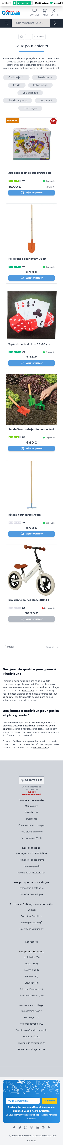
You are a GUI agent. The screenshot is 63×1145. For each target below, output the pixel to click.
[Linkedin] (37, 1127)
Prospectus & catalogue (32, 888)
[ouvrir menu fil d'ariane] (28, 37)
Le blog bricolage (30, 923)
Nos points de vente (31, 952)
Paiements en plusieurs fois (31, 873)
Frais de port (31, 812)
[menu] (7, 23)
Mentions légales (31, 1037)
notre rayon (28, 691)
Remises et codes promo (31, 860)
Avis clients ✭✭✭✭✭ (32, 832)
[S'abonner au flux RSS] (49, 1127)
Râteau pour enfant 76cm (24, 514)
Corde (16, 85)
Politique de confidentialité (31, 1043)
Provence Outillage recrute (31, 1049)
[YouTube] (43, 1127)
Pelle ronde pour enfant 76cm (27, 259)
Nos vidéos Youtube (30, 929)
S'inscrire (49, 1101)
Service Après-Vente (31, 838)
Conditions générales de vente (31, 1030)
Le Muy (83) (31, 976)
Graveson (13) (32, 983)
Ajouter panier (34, 193)
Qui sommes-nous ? (31, 1011)
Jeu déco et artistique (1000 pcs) (29, 173)
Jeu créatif (46, 100)
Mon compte (31, 806)
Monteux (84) (31, 970)
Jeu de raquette (17, 100)
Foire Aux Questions (31, 916)
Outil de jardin (16, 77)
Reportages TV (31, 1017)
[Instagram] (25, 1127)
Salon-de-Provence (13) (31, 989)
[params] (55, 23)
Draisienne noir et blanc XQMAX (28, 600)
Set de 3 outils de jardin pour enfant (31, 429)
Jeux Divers (53, 58)
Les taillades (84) (31, 957)
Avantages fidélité (31, 853)
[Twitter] (19, 1127)
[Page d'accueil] (21, 37)
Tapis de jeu (30, 108)
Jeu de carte (44, 77)
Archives (31, 1141)
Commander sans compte (31, 825)
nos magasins (40, 748)
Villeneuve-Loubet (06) (31, 996)
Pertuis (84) (31, 964)
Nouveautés (31, 942)
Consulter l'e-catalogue (31, 894)
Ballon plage (40, 85)
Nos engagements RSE (31, 1024)
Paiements (31, 819)
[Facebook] (14, 1127)
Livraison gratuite (31, 866)
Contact (32, 910)
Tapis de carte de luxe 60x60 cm (29, 344)
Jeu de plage (30, 93)
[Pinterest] (31, 1127)
